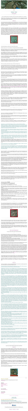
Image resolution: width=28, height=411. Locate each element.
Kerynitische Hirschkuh (4, 383)
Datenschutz (14, 409)
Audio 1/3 (14, 20)
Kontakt (17, 409)
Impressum (11, 409)
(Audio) (20, 27)
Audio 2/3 (14, 262)
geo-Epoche (2, 393)
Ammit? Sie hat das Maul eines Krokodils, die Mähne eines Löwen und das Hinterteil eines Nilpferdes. (14, 86)
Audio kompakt (14, 13)
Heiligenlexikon (3, 392)
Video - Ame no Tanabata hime (14, 230)
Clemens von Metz (3, 384)
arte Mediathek (3, 380)
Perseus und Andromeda (4, 389)
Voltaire (2, 386)
